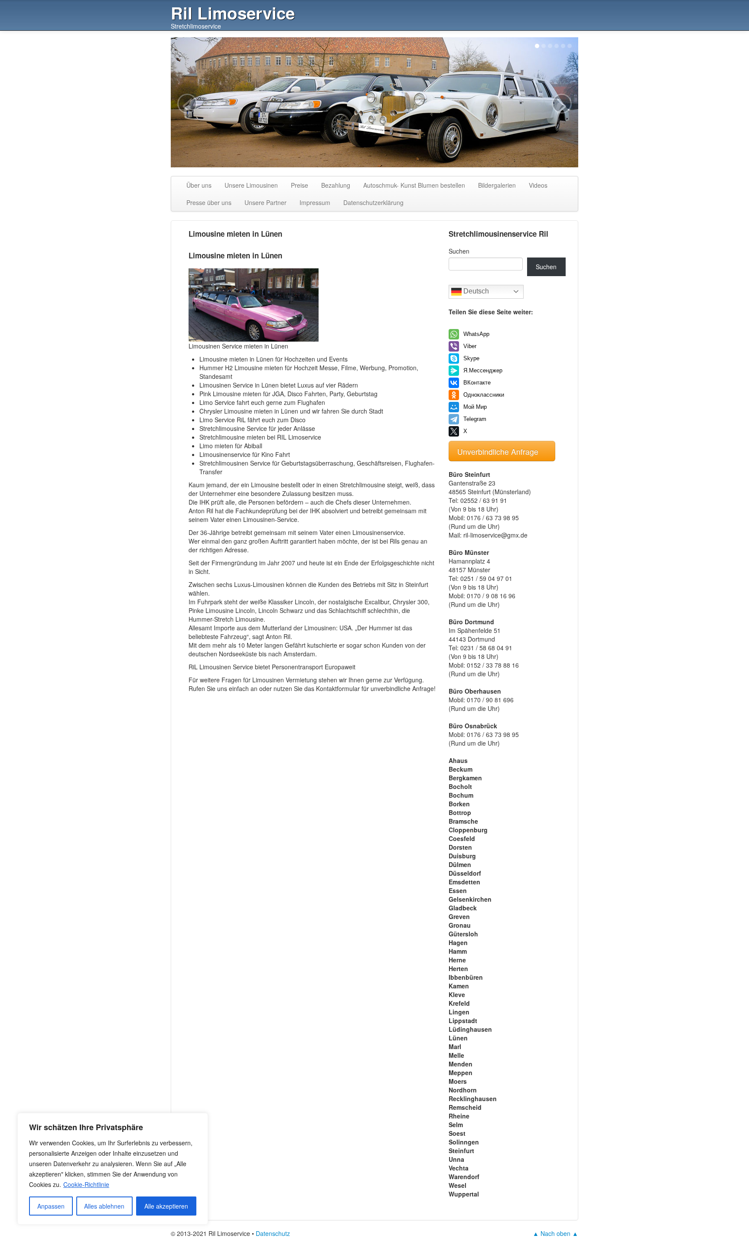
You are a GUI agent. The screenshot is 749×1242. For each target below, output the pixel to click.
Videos (538, 185)
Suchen (459, 251)
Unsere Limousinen (251, 185)
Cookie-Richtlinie (86, 1184)
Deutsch (475, 291)
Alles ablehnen (104, 1206)
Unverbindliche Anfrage (499, 451)
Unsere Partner (265, 202)
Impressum (315, 202)
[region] (112, 1169)
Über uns (199, 185)
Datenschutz (273, 1233)
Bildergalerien (497, 185)
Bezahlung (335, 185)
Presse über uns (208, 202)
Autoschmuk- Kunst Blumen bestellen (414, 185)
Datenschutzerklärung (373, 202)
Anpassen (51, 1206)
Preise (299, 185)
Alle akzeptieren (166, 1206)
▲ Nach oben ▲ (555, 1233)
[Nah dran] (199, 1120)
